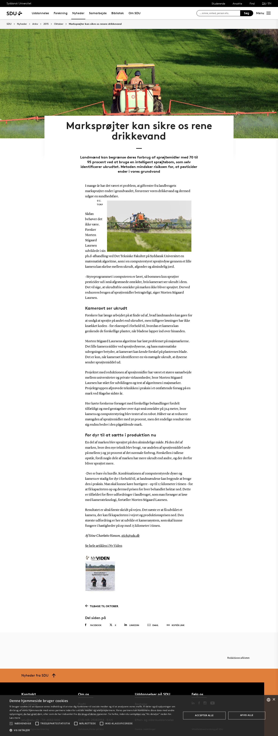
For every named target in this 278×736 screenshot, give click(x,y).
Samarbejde (98, 13)
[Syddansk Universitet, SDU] (14, 13)
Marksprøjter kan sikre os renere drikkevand (95, 24)
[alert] (139, 715)
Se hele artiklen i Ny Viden (103, 546)
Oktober (58, 24)
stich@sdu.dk (130, 536)
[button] (11, 723)
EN (269, 3)
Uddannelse (40, 13)
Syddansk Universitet (19, 3)
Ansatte (237, 3)
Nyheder (78, 13)
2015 (46, 24)
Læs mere (14, 717)
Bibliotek (117, 13)
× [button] (273, 699)
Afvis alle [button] (246, 715)
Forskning (61, 13)
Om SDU (135, 13)
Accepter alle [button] (204, 715)
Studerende (218, 3)
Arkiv (35, 24)
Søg (246, 13)
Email (155, 625)
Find (252, 3)
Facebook (96, 625)
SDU (9, 24)
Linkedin (134, 625)
